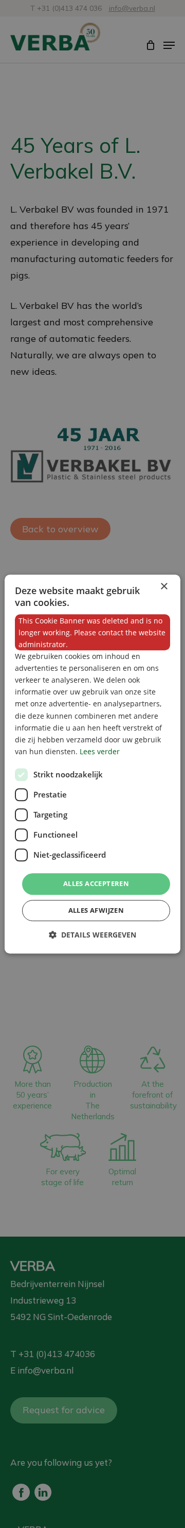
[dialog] (92, 764)
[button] (92, 935)
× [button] (164, 587)
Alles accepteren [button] (96, 883)
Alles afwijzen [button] (96, 910)
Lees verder (100, 751)
